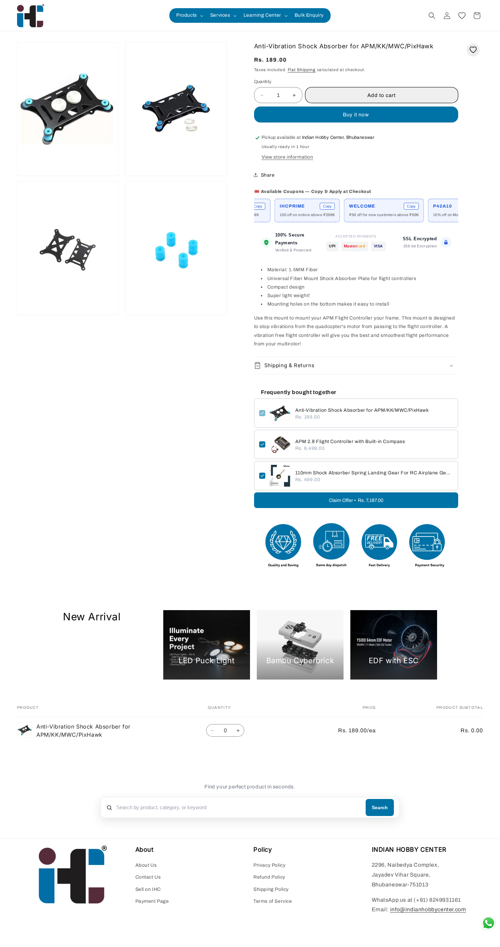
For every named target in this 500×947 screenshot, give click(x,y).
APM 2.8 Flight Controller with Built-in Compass (350, 441)
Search (380, 807)
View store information (287, 157)
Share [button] (268, 175)
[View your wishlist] (462, 15)
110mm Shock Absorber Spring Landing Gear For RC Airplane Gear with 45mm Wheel (374, 472)
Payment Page (152, 901)
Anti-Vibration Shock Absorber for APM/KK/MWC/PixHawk (362, 410)
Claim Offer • (356, 500)
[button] (189, 15)
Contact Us (148, 877)
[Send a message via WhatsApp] (489, 923)
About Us (146, 865)
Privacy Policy (269, 865)
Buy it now (356, 114)
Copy (302, 206)
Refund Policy (269, 877)
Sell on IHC (148, 889)
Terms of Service (272, 901)
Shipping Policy (271, 889)
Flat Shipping (302, 69)
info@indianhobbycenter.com (428, 910)
